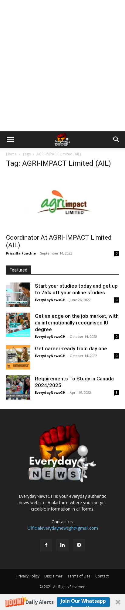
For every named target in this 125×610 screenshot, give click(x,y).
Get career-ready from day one (71, 348)
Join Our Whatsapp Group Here (83, 602)
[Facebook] (46, 545)
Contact (102, 576)
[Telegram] (79, 545)
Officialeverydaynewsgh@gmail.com (62, 528)
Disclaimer (53, 576)
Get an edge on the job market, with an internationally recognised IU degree (77, 322)
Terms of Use (78, 576)
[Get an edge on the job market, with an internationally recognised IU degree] (18, 325)
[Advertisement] (62, 65)
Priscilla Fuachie (21, 253)
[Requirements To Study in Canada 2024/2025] (18, 387)
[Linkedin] (62, 545)
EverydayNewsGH (50, 299)
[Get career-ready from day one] (18, 357)
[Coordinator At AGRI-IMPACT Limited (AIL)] (62, 202)
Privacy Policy (27, 576)
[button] (62, 602)
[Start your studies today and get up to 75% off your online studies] (18, 294)
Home (11, 154)
